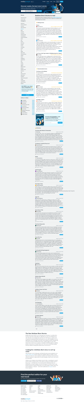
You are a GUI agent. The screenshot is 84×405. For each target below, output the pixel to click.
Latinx (22, 62)
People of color (23, 69)
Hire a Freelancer (23, 387)
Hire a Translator (23, 393)
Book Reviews (57, 387)
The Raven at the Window (41, 71)
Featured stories (23, 17)
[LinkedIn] (59, 398)
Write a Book (48, 388)
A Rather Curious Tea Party (41, 289)
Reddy (36, 156)
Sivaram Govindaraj (25, 107)
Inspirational (23, 59)
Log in (62, 1)
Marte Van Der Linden (25, 104)
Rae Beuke (38, 290)
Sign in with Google (31, 380)
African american (24, 24)
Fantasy (22, 44)
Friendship (22, 47)
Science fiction (23, 73)
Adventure (22, 23)
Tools (54, 1)
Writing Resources (49, 392)
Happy (22, 51)
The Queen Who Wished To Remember (43, 130)
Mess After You (38, 237)
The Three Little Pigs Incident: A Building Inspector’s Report (49, 53)
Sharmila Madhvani (39, 198)
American (22, 26)
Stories (48, 1)
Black (22, 30)
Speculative (23, 75)
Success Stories (32, 392)
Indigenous (22, 58)
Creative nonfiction (24, 37)
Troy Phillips (39, 54)
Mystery (22, 68)
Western (22, 83)
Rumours (38, 85)
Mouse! (37, 39)
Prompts (44, 1)
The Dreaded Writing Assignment (42, 250)
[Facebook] (61, 398)
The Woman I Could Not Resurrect (42, 143)
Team (30, 388)
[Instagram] (58, 398)
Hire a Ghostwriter (24, 392)
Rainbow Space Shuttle (40, 276)
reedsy (25, 1)
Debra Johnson (24, 114)
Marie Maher (24, 103)
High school (23, 52)
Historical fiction (23, 54)
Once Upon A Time (39, 183)
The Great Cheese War (40, 224)
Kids (21, 61)
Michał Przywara (40, 40)
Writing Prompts (57, 388)
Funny (22, 48)
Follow (33, 100)
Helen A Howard (40, 86)
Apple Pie (37, 196)
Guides (39, 388)
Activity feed (23, 19)
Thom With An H (40, 26)
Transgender (23, 80)
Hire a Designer (23, 389)
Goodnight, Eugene (40, 99)
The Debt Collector (39, 315)
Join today (23, 380)
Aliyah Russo (38, 264)
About (30, 387)
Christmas (22, 33)
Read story (60, 36)
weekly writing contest (57, 17)
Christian (22, 31)
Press (30, 389)
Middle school (23, 66)
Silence (37, 25)
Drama (22, 41)
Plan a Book (48, 389)
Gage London (38, 277)
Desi (21, 40)
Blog (38, 387)
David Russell (24, 101)
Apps (32, 1)
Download (60, 122)
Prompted (54, 116)
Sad (21, 72)
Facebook (38, 380)
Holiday (22, 55)
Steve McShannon (39, 171)
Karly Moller (38, 238)
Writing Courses (40, 389)
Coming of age (23, 34)
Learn (51, 1)
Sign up (58, 1)
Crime (22, 38)
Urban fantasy (23, 82)
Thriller (22, 79)
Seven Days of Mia (39, 210)
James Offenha (24, 112)
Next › (37, 328)
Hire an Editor (23, 388)
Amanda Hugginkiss (39, 185)
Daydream (37, 263)
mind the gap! (38, 169)
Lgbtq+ (22, 65)
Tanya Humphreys (40, 72)
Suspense (22, 76)
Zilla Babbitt (24, 100)
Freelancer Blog (40, 393)
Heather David (38, 225)
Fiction (22, 45)
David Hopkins (38, 211)
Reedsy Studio (48, 387)
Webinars (39, 392)
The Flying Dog (38, 302)
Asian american (23, 27)
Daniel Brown (24, 106)
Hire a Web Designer (24, 394)
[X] (57, 398)
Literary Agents (57, 389)
